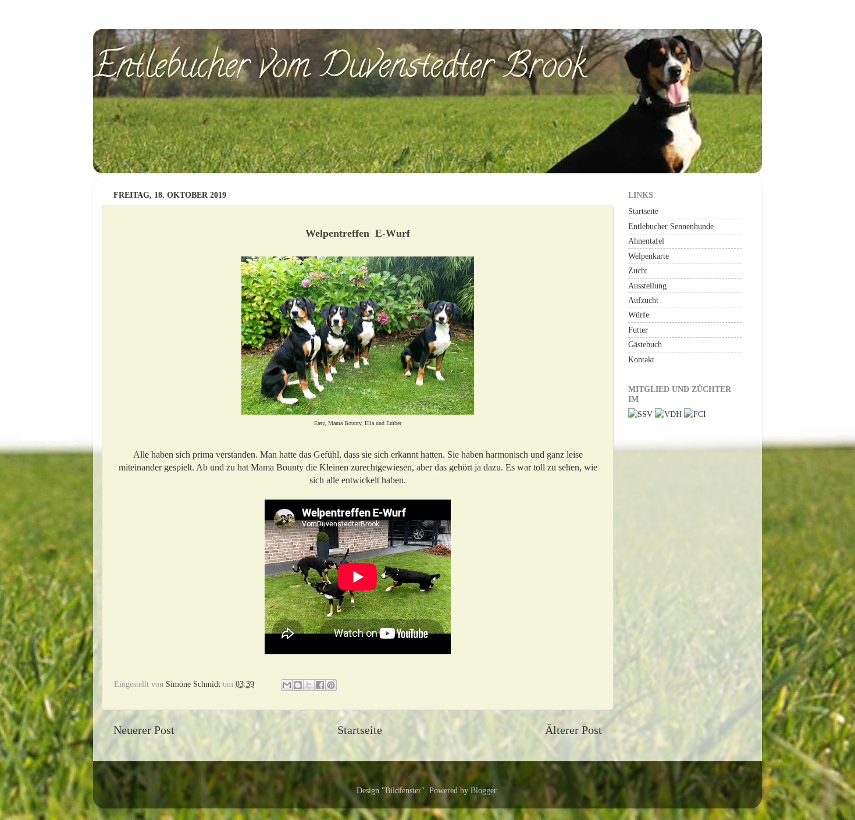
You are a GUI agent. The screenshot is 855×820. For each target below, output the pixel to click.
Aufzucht (643, 300)
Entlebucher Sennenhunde (671, 226)
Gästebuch (645, 344)
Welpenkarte (648, 256)
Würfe (638, 314)
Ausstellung (647, 285)
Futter (638, 329)
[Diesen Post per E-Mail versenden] (287, 685)
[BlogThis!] (298, 685)
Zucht (637, 270)
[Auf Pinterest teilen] (331, 685)
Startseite (359, 729)
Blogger (483, 790)
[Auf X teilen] (309, 685)
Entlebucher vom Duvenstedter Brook (339, 69)
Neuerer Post (143, 729)
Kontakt (641, 359)
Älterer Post (573, 729)
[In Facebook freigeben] (320, 685)
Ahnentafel (646, 240)
